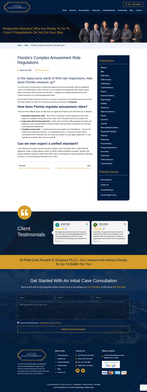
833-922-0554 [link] (119, 287)
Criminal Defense (109, 10)
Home (65, 10)
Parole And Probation (108, 131)
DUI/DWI (104, 103)
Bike (102, 71)
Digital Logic (89, 387)
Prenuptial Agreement (109, 147)
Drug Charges (106, 99)
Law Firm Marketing (76, 387)
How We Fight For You (108, 195)
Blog (131, 10)
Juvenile (104, 123)
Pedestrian (105, 139)
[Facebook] (78, 371)
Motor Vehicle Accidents (109, 127)
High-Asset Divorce (108, 111)
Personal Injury (84, 10)
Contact (139, 10)
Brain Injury (105, 75)
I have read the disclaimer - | (40, 323)
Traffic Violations (107, 159)
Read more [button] (59, 241)
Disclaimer (44, 323)
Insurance (104, 119)
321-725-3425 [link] (93, 287)
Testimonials (122, 10)
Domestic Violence (107, 95)
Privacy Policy (55, 323)
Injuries (103, 115)
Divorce (103, 91)
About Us (73, 10)
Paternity (104, 135)
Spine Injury (105, 155)
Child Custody (106, 79)
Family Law (96, 10)
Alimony (104, 67)
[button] (127, 232)
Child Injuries (105, 83)
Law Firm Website (59, 387)
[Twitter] (83, 371)
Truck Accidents (106, 163)
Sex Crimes (105, 151)
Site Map (97, 384)
